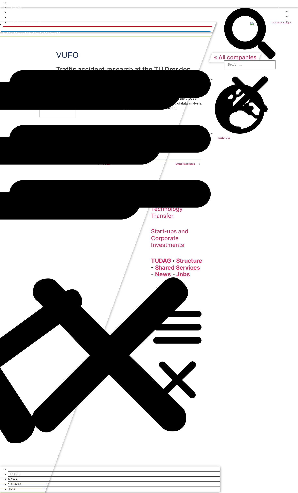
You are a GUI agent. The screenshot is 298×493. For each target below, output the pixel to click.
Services (17, 17)
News (15, 12)
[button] (110, 245)
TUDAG (17, 7)
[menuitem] (280, 3)
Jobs (14, 22)
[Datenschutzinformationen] (290, 16)
